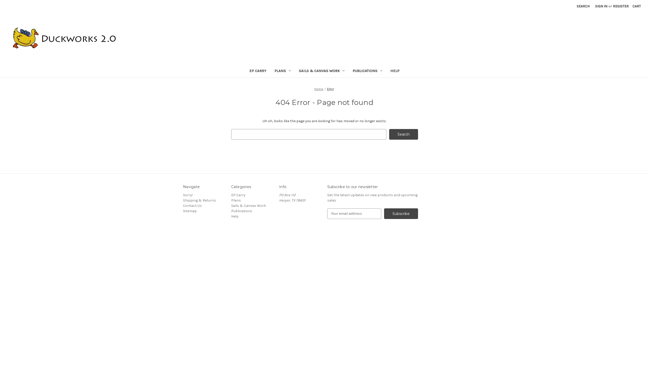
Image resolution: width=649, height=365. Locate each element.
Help (395, 70)
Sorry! (188, 195)
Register (621, 6)
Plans (280, 70)
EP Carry (257, 70)
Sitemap (190, 211)
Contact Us (192, 206)
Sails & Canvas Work (319, 70)
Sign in (601, 6)
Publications (365, 70)
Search (583, 6)
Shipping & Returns (199, 200)
